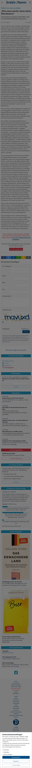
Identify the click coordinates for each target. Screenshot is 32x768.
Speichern (16, 761)
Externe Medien (7, 754)
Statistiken (6, 752)
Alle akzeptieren (16, 757)
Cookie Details (16, 765)
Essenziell (6, 750)
